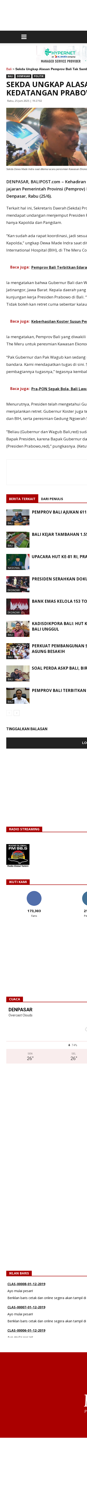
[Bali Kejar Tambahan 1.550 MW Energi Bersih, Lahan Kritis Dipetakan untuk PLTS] (17, 540)
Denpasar (23, 76)
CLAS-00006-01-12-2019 (26, 1315)
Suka (34, 892)
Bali (9, 69)
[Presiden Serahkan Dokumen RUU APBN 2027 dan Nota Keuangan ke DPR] (17, 584)
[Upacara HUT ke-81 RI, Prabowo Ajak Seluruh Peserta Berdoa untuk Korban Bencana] (17, 562)
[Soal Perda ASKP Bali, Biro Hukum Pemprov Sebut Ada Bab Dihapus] (17, 673)
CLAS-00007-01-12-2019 (26, 1291)
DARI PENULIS (52, 499)
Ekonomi (14, 590)
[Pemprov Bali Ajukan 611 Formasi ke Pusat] (17, 517)
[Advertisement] (43, 1470)
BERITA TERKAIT (22, 499)
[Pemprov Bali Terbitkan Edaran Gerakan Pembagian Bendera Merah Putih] (17, 696)
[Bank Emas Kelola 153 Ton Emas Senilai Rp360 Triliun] (17, 607)
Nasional (14, 568)
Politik (39, 76)
